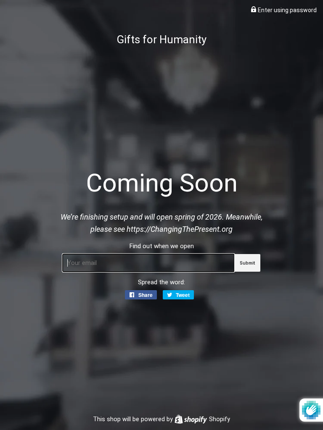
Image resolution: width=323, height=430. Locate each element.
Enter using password (287, 10)
